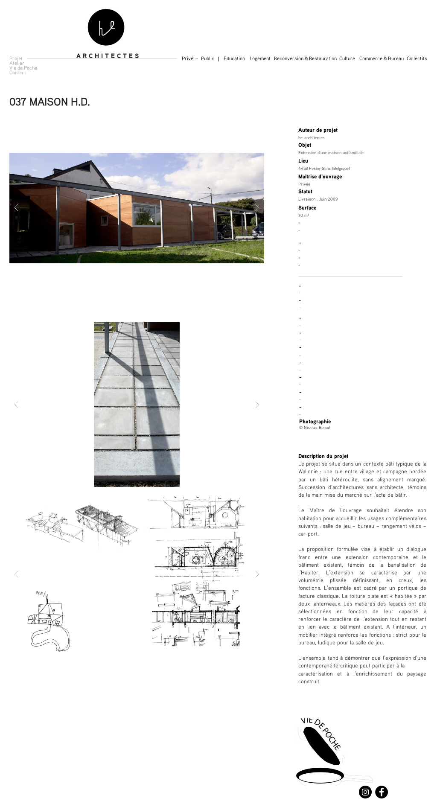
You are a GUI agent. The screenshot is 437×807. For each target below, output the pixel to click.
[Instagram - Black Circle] (365, 792)
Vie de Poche (23, 67)
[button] (417, 58)
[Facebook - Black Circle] (381, 792)
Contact (17, 72)
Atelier (16, 63)
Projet (16, 58)
